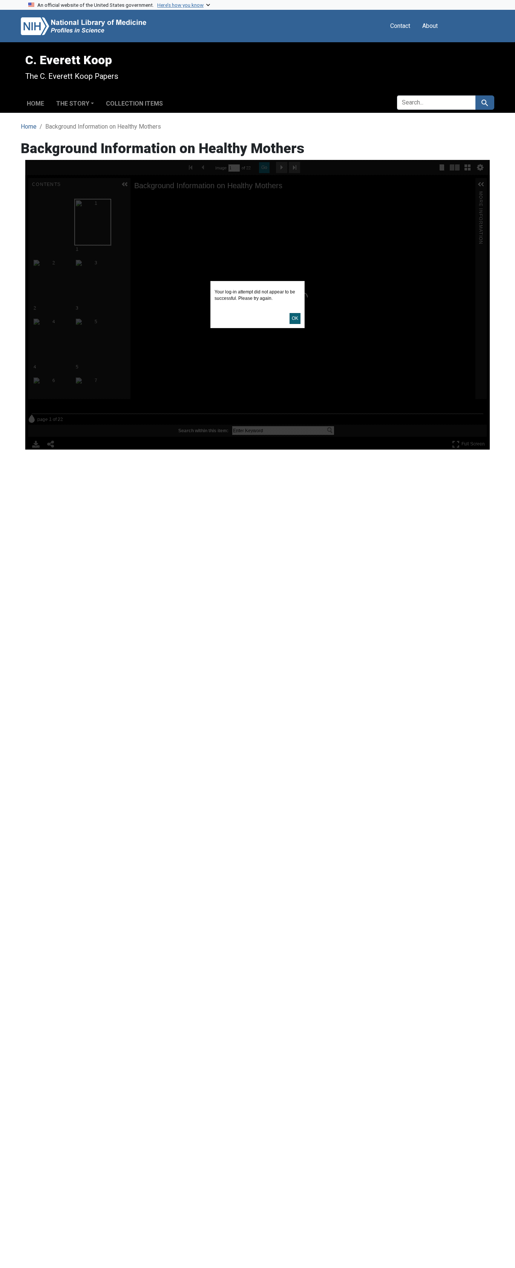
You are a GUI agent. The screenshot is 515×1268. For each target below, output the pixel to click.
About (430, 25)
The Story (72, 103)
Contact (400, 25)
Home (35, 103)
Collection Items (134, 103)
